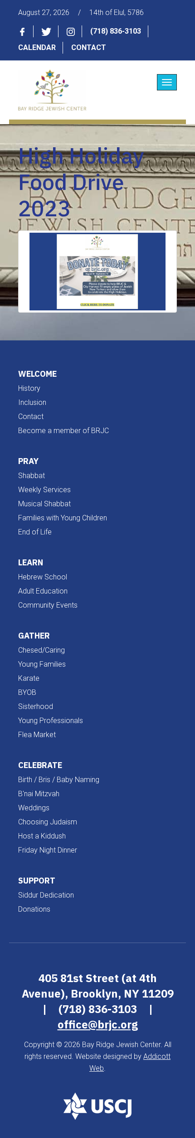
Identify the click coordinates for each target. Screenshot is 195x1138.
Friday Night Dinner (47, 850)
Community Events (48, 605)
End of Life (35, 532)
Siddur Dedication (46, 895)
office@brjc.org (98, 1024)
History (29, 388)
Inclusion (32, 402)
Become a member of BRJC (63, 430)
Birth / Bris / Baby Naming (58, 779)
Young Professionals (50, 720)
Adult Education (43, 591)
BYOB (27, 692)
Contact (88, 47)
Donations (34, 909)
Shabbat (31, 475)
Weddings (33, 808)
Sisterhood (35, 706)
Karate (28, 678)
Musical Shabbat (44, 503)
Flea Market (37, 734)
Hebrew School (42, 577)
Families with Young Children (62, 518)
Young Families (42, 664)
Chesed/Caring (41, 650)
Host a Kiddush (42, 836)
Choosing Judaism (47, 822)
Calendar (37, 47)
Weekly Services (44, 489)
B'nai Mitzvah (38, 793)
